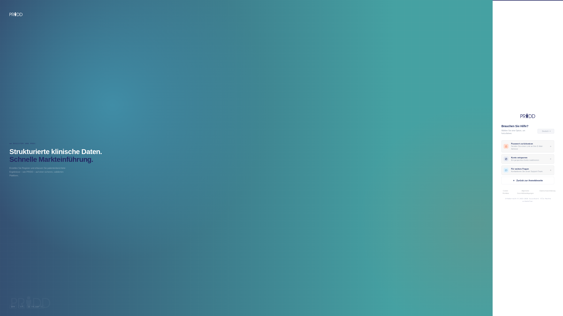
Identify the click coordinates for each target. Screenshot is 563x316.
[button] (546, 131)
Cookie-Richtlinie (506, 192)
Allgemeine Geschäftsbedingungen (525, 192)
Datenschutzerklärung (547, 191)
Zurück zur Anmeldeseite (529, 180)
